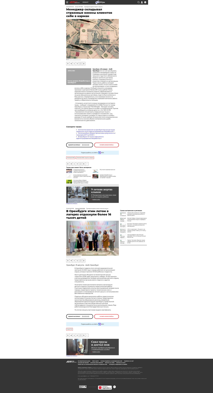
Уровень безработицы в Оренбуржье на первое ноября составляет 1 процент (108, 176)
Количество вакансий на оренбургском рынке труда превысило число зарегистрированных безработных (95, 130)
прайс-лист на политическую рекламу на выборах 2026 (92, 364)
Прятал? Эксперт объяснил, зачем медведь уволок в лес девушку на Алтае (136, 241)
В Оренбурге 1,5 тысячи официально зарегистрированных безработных (90, 137)
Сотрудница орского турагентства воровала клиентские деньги (79, 171)
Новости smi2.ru (71, 203)
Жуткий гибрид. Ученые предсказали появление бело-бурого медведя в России (137, 219)
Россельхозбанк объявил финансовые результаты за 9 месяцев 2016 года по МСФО (80, 182)
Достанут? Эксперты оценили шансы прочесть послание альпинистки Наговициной (137, 225)
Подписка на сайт (129, 361)
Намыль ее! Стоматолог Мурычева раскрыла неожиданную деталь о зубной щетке (136, 214)
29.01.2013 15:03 (70, 6)
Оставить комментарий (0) (106, 144)
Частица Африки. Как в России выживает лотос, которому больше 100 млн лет (136, 236)
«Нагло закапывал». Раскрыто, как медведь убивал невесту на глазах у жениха (136, 230)
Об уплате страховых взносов (107, 169)
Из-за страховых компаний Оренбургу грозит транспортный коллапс (82, 176)
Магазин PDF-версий (83, 362)
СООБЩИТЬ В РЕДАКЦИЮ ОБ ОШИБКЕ (118, 364)
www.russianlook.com (75, 59)
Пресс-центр (95, 361)
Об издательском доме (84, 361)
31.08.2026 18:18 (70, 208)
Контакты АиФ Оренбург (96, 362)
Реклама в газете (120, 362)
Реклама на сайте (109, 362)
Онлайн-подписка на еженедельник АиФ (111, 361)
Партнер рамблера (92, 386)
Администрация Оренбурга (73, 256)
